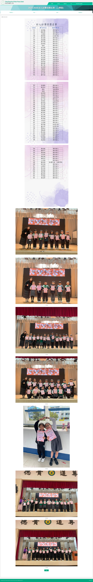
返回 (46, 570)
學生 (34, 12)
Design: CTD (90, 580)
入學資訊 (58, 3)
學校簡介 (11, 12)
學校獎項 (80, 12)
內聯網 (52, 3)
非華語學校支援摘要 (79, 3)
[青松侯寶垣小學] (12, 4)
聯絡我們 (65, 3)
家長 (57, 12)
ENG (71, 3)
